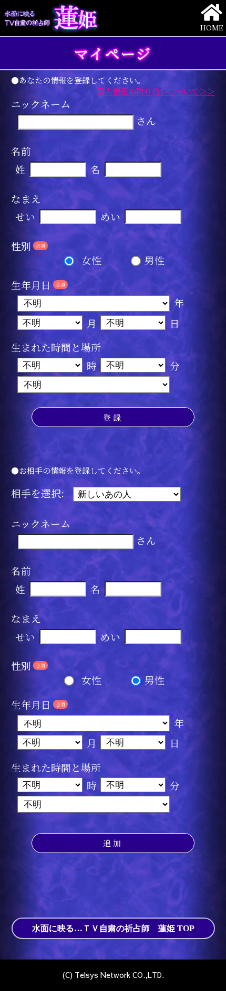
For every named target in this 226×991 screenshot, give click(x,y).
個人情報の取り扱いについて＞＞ (156, 91)
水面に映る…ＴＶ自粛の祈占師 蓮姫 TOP (113, 928)
